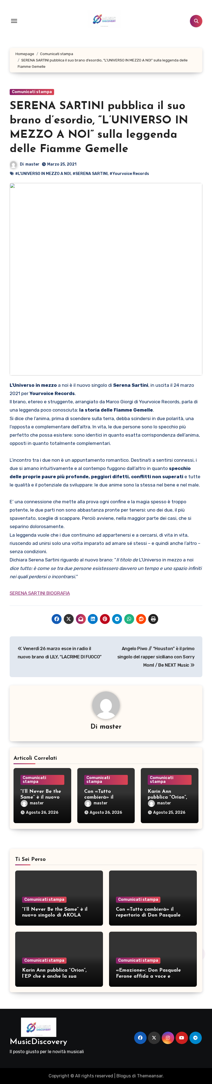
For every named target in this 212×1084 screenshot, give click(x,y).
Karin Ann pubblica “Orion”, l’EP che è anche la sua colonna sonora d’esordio (54, 976)
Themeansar (150, 1075)
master (32, 164)
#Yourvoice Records (129, 173)
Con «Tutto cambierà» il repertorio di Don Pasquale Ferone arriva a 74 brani (148, 915)
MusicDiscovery (38, 1042)
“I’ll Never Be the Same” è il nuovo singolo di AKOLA (41, 797)
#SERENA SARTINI (90, 173)
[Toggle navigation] (14, 21)
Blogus (123, 1075)
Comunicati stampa (32, 92)
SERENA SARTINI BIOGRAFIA (40, 593)
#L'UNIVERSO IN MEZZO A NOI (43, 173)
